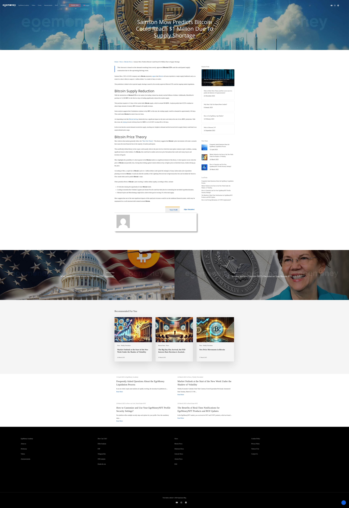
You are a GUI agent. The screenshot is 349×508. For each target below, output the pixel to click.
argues (154, 76)
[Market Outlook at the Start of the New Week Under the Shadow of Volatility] (133, 339)
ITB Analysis (101, 459)
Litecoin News (178, 454)
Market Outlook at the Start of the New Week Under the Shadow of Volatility (215, 187)
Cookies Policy (255, 438)
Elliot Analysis (102, 443)
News (180, 15)
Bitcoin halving (133, 119)
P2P (99, 449)
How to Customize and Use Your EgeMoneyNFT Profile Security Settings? (216, 191)
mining (125, 122)
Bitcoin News (171, 15)
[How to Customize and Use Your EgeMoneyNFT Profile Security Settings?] (144, 412)
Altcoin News (178, 459)
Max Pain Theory (148, 141)
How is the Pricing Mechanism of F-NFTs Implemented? (216, 200)
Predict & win (102, 464)
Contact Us (254, 454)
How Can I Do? (102, 438)
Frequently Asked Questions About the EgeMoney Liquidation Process (217, 182)
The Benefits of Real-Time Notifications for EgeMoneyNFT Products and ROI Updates (217, 196)
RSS (175, 464)
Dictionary (24, 449)
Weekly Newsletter (126, 345)
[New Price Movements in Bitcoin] (215, 339)
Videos (23, 454)
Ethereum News (179, 449)
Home (116, 62)
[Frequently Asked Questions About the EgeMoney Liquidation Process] (144, 384)
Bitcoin (161, 76)
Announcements (25, 459)
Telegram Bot (102, 454)
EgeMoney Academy (27, 438)
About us (23, 443)
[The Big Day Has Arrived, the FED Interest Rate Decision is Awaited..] (174, 339)
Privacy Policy (255, 443)
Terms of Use (255, 449)
